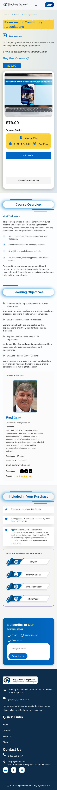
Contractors (16, 640)
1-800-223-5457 (15, 756)
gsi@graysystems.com (18, 699)
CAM (14, 635)
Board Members (31, 635)
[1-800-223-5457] (4, 754)
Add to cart (28, 155)
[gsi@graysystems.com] (4, 698)
